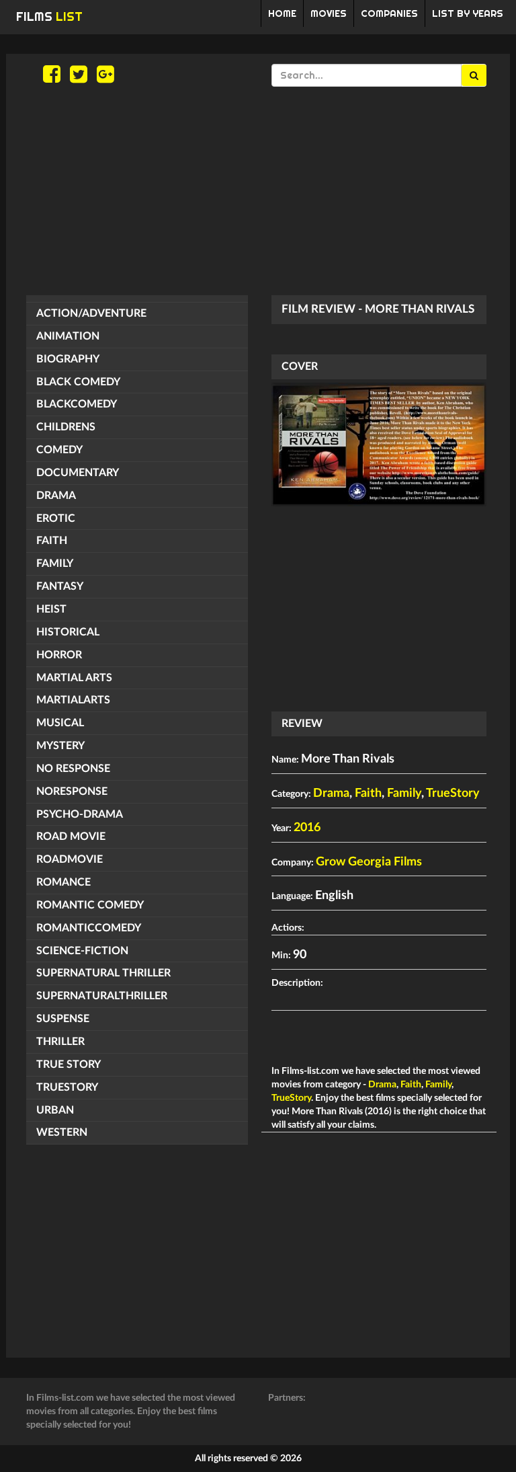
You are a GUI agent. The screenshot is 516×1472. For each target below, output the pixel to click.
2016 (307, 828)
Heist (51, 609)
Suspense (62, 1018)
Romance (63, 882)
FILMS (49, 16)
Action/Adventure (91, 313)
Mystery (60, 745)
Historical (67, 632)
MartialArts (73, 700)
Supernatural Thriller (103, 973)
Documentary (77, 472)
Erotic (55, 518)
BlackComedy (76, 404)
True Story (68, 1064)
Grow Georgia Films (369, 862)
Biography (67, 359)
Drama (56, 495)
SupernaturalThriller (101, 996)
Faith (51, 540)
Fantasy (59, 586)
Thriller (60, 1041)
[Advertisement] (258, 191)
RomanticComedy (88, 928)
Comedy (59, 449)
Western (61, 1132)
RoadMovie (69, 859)
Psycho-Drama (79, 814)
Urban (55, 1110)
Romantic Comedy (90, 905)
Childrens (65, 427)
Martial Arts (74, 677)
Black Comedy (78, 382)
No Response (73, 768)
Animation (67, 336)
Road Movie (70, 836)
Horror (59, 655)
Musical (60, 723)
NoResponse (72, 791)
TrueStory (67, 1087)
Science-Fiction (82, 950)
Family (54, 563)
